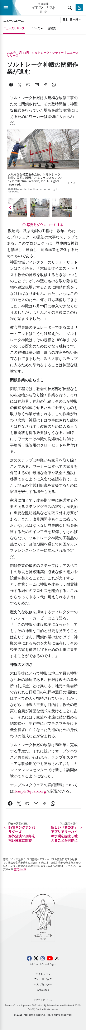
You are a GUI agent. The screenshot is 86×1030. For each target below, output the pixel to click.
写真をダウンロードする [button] (45, 224)
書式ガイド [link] (20, 869)
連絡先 (52, 28)
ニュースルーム (13, 20)
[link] (30, 791)
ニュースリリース (14, 28)
